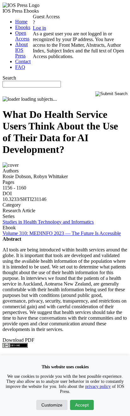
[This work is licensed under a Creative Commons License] (15, 346)
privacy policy (98, 386)
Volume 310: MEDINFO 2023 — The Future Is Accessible (62, 233)
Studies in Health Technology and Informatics (48, 222)
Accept (82, 404)
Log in (39, 28)
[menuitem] (21, 21)
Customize (51, 404)
